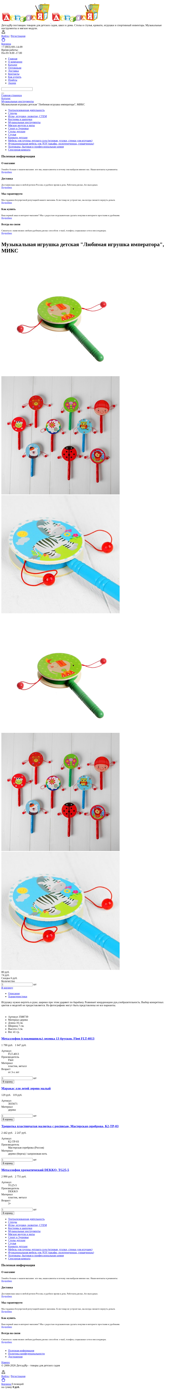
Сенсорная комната (19, 149)
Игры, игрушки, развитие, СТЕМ (27, 116)
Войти (5, 36)
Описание (14, 993)
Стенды (12, 113)
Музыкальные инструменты (24, 122)
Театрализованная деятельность (26, 110)
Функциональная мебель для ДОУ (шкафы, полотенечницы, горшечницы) (51, 143)
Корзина (6, 43)
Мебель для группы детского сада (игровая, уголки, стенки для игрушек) (50, 140)
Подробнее (6, 172)
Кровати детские (18, 137)
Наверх (5, 1362)
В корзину (7, 987)
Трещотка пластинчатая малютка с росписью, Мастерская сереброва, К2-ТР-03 (60, 1126)
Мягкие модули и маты (21, 125)
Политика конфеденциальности (26, 1353)
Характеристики (17, 996)
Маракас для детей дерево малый (26, 1088)
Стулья (12, 134)
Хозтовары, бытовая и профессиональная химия (36, 146)
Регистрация (18, 36)
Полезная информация (21, 1350)
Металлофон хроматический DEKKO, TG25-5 (35, 1170)
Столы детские (16, 131)
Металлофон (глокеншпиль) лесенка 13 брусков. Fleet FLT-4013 (47, 1038)
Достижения (15, 1356)
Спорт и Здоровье (18, 128)
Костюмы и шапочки (20, 119)
